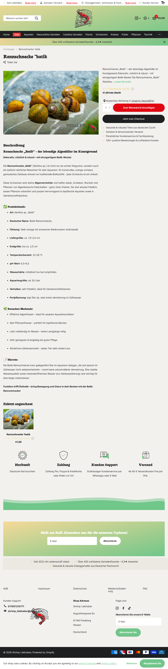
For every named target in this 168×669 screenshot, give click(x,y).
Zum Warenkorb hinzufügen (139, 107)
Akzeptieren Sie (152, 663)
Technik (148, 34)
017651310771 (16, 606)
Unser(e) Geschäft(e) (143, 100)
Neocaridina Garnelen (48, 34)
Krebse (114, 34)
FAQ (145, 588)
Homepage (8, 49)
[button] (110, 105)
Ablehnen (131, 663)
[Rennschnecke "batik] (18, 419)
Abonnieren (110, 540)
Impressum (44, 588)
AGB (5, 588)
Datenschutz (80, 588)
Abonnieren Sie (128, 632)
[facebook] (123, 608)
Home (6, 34)
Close (164, 42)
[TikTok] (129, 608)
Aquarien (28, 34)
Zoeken (36, 18)
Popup (132, 88)
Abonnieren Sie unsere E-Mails (133, 614)
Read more (30, 2)
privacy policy (108, 663)
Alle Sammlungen (88, 34)
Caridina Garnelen (72, 34)
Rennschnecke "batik (18, 434)
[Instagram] (117, 608)
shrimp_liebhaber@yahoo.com (25, 611)
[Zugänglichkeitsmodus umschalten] (163, 3)
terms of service (87, 663)
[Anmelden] (146, 18)
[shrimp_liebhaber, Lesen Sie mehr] (138, 18)
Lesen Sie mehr (122, 81)
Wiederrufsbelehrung (117, 590)
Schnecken (102, 34)
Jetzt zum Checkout (134, 118)
